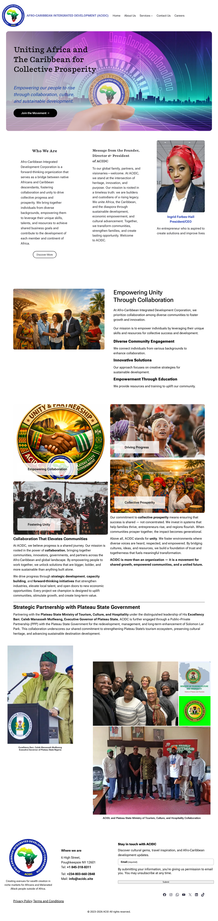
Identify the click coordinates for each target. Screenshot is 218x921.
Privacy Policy (22, 901)
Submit (166, 882)
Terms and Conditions (48, 901)
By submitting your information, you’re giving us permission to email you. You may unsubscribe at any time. (165, 871)
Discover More (45, 254)
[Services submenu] (152, 15)
